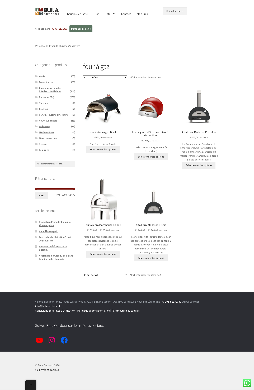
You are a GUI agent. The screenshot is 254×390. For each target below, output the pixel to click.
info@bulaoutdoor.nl (47, 306)
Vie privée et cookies (47, 369)
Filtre (41, 195)
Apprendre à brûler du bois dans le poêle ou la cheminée (56, 257)
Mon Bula (142, 14)
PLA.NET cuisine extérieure (53, 114)
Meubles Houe (46, 132)
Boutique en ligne (77, 14)
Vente (42, 76)
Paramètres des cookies (126, 310)
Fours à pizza (46, 82)
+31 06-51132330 (59, 28)
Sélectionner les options (103, 149)
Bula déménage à (48, 231)
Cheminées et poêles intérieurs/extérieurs (50, 89)
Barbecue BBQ (46, 97)
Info (108, 14)
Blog (97, 14)
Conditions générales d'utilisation (55, 310)
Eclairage (44, 149)
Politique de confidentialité (93, 310)
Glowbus (43, 108)
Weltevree (44, 126)
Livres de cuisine (48, 138)
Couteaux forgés (48, 120)
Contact (126, 14)
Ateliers (43, 144)
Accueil (43, 45)
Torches (43, 103)
